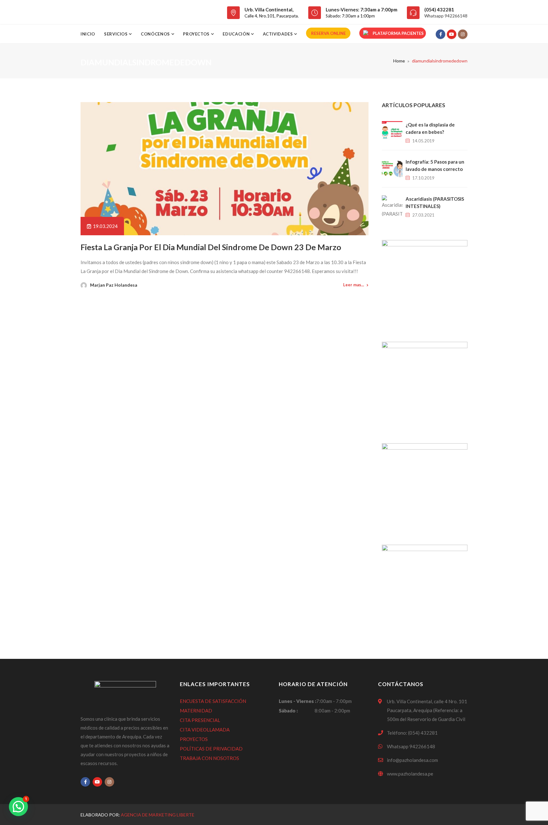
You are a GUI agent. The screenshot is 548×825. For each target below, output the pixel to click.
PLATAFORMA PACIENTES (398, 33)
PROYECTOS (194, 739)
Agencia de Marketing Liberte (157, 814)
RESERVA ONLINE (328, 33)
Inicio (88, 33)
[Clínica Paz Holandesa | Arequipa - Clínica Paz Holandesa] (116, 12)
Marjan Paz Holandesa (113, 285)
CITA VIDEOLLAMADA (205, 729)
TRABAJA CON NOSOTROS (209, 758)
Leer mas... (353, 284)
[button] (18, 806)
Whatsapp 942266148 (445, 15)
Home (399, 60)
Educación (237, 33)
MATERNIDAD (196, 710)
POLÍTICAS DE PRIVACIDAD (211, 748)
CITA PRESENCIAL (200, 720)
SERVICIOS (116, 33)
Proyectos (197, 33)
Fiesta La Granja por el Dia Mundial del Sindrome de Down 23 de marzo (211, 247)
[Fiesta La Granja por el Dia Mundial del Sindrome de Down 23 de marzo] (225, 168)
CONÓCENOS (156, 33)
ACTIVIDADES (278, 33)
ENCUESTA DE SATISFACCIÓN (213, 701)
